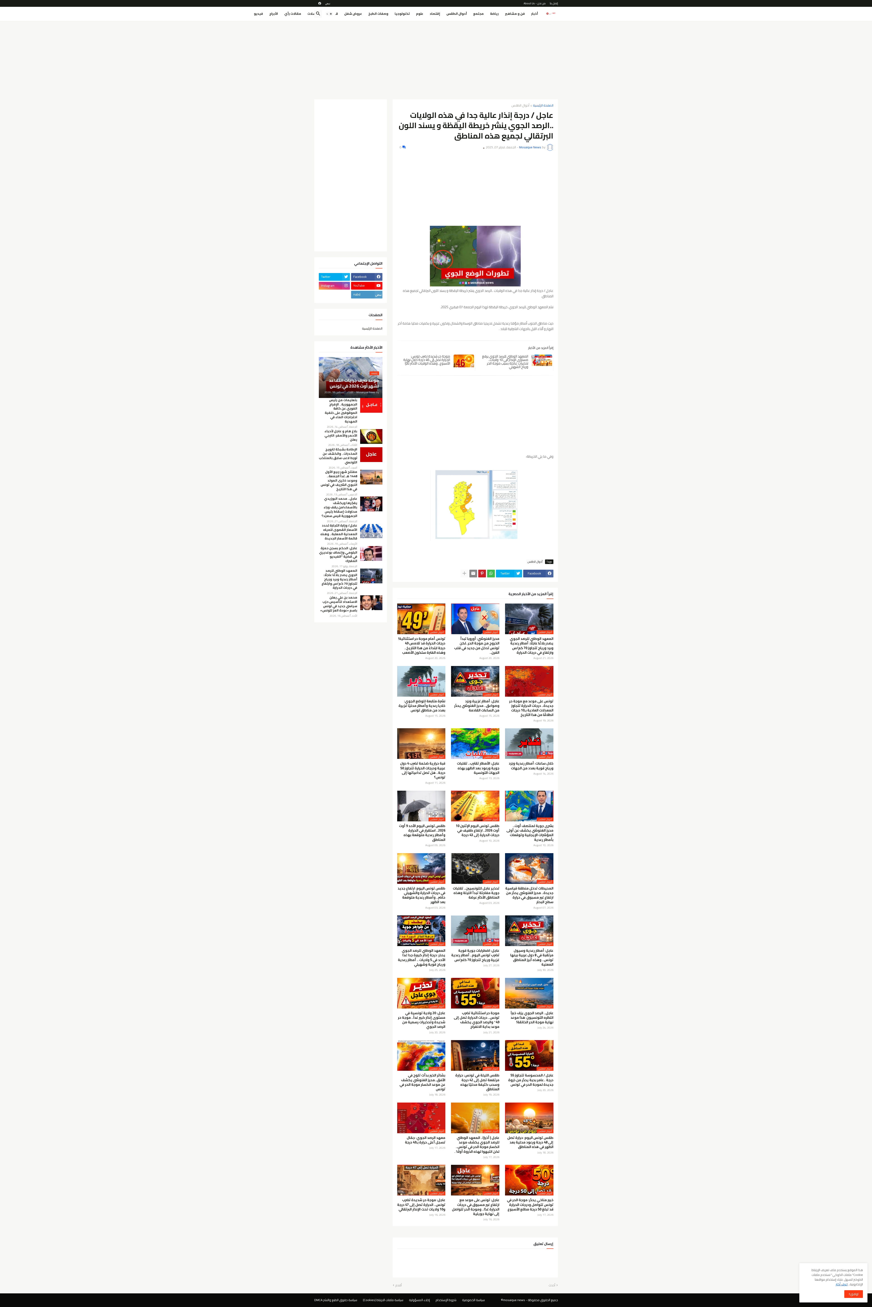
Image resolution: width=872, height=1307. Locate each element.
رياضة (494, 14)
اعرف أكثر (842, 1284)
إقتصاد (435, 14)
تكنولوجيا (402, 14)
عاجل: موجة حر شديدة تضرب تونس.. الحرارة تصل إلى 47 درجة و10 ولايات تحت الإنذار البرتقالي (421, 1205)
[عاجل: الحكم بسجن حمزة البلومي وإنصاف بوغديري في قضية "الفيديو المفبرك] (371, 553)
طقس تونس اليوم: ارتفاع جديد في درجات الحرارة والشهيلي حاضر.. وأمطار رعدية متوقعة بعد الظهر (421, 895)
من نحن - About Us (535, 3)
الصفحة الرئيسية (543, 106)
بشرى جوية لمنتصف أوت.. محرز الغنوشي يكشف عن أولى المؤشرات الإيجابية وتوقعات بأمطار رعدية (529, 833)
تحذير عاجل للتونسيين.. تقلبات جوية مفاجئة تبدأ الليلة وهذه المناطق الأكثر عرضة (476, 893)
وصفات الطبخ (378, 14)
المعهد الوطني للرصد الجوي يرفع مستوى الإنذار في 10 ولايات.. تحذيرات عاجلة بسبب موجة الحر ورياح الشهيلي (505, 362)
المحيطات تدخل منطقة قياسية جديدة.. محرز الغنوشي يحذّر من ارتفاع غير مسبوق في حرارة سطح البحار (529, 895)
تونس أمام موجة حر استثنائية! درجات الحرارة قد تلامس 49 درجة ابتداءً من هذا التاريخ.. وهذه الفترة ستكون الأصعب (421, 645)
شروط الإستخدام (446, 1300)
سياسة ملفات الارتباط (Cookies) (383, 1300)
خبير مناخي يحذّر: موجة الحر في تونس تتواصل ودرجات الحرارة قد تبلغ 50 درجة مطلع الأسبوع (530, 1205)
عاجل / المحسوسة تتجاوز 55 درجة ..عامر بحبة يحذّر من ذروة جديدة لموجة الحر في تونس (530, 1080)
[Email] (473, 573)
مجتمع (478, 14)
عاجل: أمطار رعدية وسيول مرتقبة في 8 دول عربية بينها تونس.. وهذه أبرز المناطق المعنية (531, 957)
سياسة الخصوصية (473, 1300)
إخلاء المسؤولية (419, 1300)
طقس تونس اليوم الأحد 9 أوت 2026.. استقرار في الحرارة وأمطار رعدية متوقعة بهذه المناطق (422, 833)
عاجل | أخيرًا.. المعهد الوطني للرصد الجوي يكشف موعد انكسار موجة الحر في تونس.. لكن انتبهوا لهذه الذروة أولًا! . (476, 1145)
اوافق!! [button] (853, 1294)
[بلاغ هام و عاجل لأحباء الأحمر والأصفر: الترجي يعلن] (371, 436)
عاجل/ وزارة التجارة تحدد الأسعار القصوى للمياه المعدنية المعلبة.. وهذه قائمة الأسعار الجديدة (338, 532)
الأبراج (273, 14)
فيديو (258, 14)
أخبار (534, 14)
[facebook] (319, 3)
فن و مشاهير (515, 14)
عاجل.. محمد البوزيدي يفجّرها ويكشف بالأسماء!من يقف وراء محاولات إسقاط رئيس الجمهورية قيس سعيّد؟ (339, 507)
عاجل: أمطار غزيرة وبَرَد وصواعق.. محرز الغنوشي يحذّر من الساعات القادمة (476, 706)
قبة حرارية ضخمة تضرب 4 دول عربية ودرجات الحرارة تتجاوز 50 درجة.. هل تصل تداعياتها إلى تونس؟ (422, 770)
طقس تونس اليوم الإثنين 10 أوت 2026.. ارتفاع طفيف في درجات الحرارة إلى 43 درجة (477, 830)
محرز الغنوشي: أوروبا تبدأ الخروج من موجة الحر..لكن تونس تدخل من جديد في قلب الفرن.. (476, 645)
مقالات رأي (292, 14)
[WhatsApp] (491, 573)
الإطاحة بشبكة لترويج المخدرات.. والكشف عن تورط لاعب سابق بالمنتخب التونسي (338, 456)
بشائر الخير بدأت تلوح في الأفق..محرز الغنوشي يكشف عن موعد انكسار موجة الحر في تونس (422, 1082)
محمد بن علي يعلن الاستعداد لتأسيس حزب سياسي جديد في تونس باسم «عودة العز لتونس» (338, 604)
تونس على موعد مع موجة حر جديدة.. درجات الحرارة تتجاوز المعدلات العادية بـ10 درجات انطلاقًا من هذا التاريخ (531, 708)
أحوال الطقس (456, 14)
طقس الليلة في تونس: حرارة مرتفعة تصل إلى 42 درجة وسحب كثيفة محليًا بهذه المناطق (477, 1082)
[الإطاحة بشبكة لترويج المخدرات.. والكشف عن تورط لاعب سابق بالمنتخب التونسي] (371, 454)
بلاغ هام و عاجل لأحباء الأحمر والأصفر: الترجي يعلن (341, 435)
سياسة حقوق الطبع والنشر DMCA (335, 1300)
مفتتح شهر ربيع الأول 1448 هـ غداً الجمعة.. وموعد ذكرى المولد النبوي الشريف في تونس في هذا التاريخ (339, 480)
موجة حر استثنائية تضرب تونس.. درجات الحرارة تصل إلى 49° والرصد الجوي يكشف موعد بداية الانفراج (476, 1020)
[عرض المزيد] (464, 573)
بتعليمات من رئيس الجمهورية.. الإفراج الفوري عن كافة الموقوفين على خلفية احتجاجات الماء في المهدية (341, 411)
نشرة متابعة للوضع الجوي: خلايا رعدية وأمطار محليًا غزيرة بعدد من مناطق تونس (422, 706)
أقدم (398, 1285)
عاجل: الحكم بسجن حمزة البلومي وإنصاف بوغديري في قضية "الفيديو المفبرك (338, 554)
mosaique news (514, 1300)
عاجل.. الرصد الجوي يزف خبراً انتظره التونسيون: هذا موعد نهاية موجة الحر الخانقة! (531, 1018)
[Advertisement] (436, 58)
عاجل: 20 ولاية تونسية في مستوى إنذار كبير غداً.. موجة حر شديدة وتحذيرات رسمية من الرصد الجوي (421, 1020)
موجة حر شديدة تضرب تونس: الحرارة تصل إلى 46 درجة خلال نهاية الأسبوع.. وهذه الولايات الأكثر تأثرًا (426, 360)
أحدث (552, 1285)
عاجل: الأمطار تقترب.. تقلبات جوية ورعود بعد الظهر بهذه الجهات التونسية (478, 768)
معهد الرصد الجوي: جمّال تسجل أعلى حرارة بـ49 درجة (425, 1140)
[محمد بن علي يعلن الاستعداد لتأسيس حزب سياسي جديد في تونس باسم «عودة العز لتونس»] (371, 602)
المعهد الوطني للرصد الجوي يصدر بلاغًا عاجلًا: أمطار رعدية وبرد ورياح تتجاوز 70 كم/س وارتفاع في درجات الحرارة (531, 645)
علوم (419, 14)
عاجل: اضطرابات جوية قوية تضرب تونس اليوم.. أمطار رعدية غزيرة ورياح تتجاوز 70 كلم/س (475, 955)
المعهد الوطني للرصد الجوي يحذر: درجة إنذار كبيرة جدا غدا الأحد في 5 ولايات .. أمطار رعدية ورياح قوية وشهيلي (421, 957)
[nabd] (327, 3)
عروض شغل (353, 14)
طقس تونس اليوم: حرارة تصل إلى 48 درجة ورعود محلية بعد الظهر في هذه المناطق (530, 1142)
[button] (329, 14)
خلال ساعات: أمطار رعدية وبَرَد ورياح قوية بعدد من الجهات (531, 765)
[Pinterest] (482, 573)
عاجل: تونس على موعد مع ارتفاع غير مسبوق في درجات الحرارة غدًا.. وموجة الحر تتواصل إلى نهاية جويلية (475, 1207)
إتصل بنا (554, 3)
